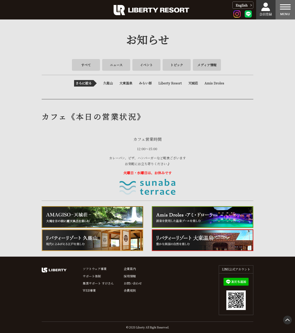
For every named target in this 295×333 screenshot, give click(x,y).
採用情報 (130, 276)
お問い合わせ (133, 283)
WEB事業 (89, 290)
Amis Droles (214, 83)
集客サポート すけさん (98, 283)
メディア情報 (207, 65)
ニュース (116, 65)
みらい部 (145, 83)
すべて (86, 65)
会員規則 (130, 290)
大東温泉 (125, 83)
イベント (146, 65)
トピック (176, 65)
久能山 (108, 83)
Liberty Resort (170, 83)
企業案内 (130, 269)
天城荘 (193, 83)
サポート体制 (92, 276)
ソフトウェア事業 (95, 269)
